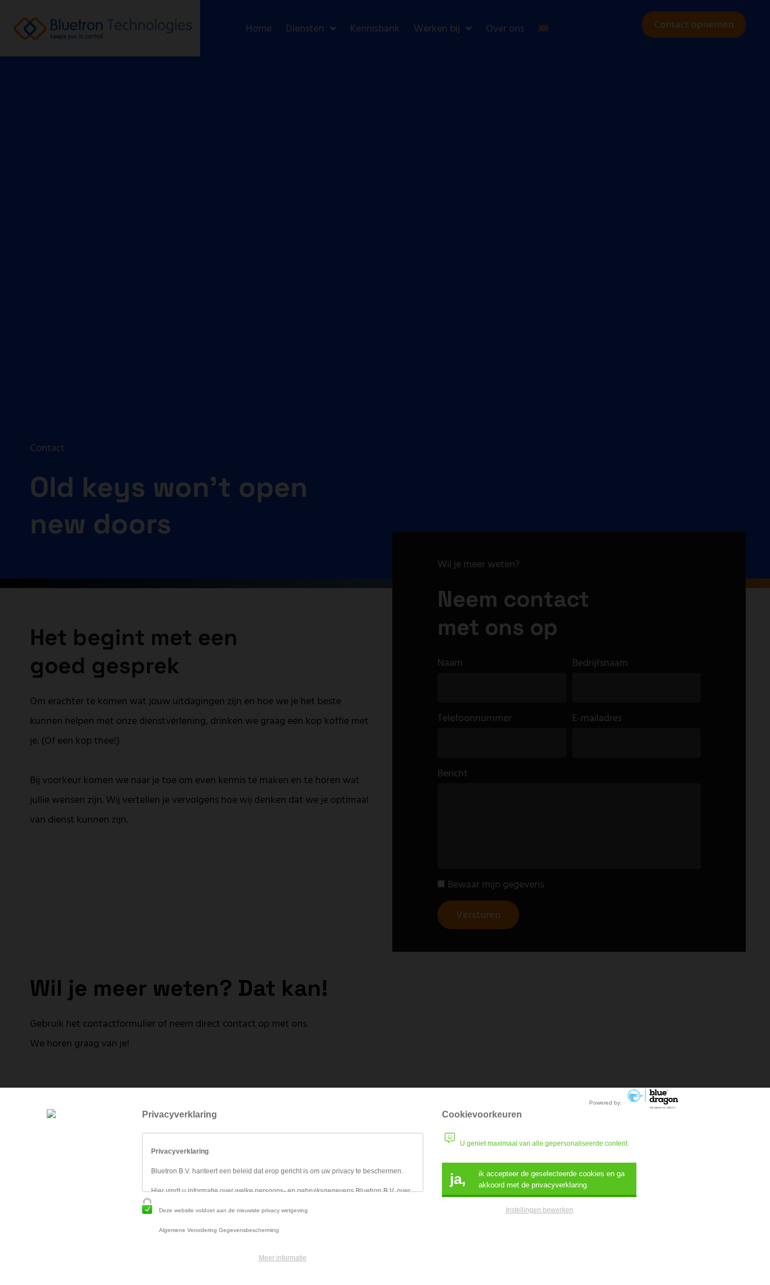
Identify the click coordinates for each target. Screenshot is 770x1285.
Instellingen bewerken (539, 1210)
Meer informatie (283, 1258)
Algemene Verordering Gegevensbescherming (219, 1230)
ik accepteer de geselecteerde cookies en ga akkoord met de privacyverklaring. (537, 1179)
